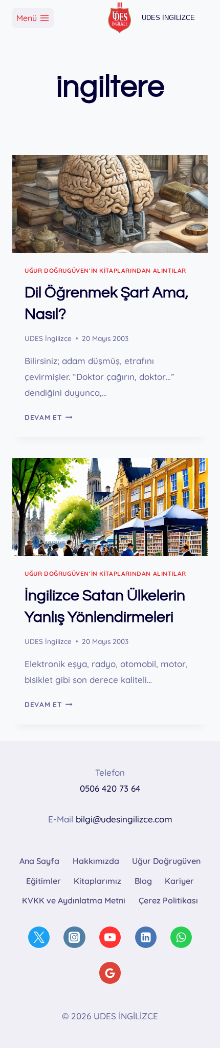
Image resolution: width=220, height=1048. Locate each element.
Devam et (49, 417)
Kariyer (179, 881)
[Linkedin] (146, 937)
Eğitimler (43, 881)
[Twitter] (39, 937)
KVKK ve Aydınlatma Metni (73, 900)
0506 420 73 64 (110, 788)
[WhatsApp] (181, 937)
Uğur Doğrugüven (166, 861)
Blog (143, 881)
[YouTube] (110, 937)
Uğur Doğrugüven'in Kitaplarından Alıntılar (105, 270)
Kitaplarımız (97, 881)
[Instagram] (74, 937)
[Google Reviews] (110, 972)
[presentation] (110, 204)
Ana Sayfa (39, 861)
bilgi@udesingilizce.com (124, 819)
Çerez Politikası (168, 900)
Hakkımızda (96, 861)
